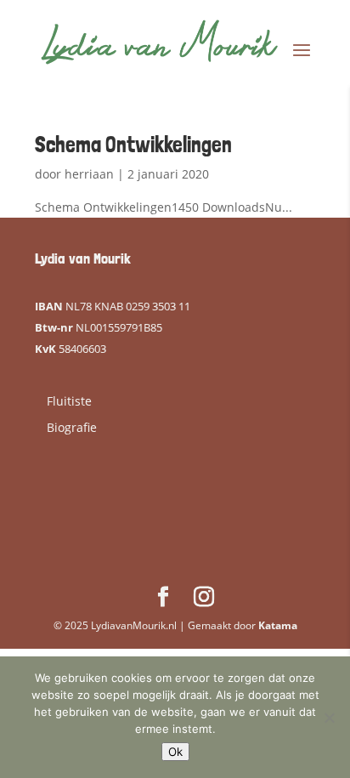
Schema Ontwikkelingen (133, 144)
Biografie (72, 427)
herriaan (89, 174)
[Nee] (328, 717)
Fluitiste (69, 401)
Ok (175, 751)
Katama (277, 625)
